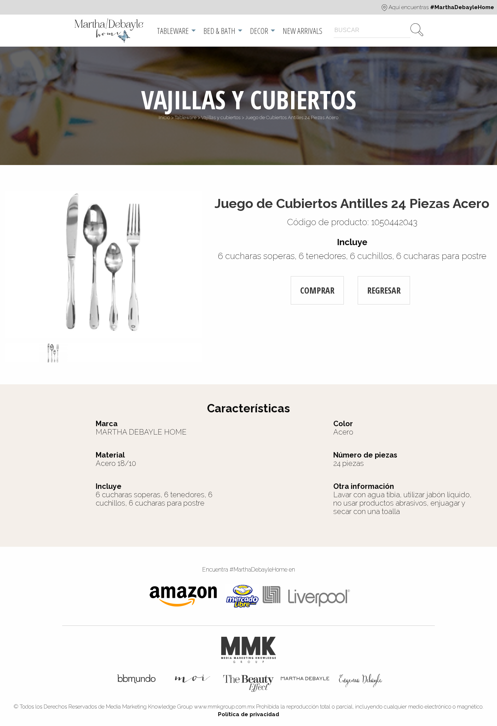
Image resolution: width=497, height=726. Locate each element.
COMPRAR (317, 290)
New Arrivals (302, 30)
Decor (259, 30)
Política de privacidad (248, 714)
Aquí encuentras (440, 7)
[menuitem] (110, 31)
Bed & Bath (219, 30)
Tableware (173, 30)
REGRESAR (384, 290)
